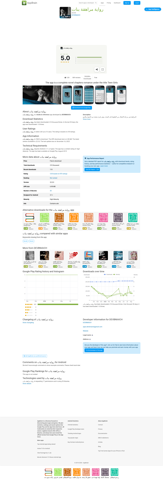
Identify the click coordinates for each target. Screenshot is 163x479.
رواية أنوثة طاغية (57, 261)
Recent (32, 241)
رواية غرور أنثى (101, 261)
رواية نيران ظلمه (72, 224)
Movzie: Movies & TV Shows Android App (49, 457)
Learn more (104, 166)
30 (51, 191)
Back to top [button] (158, 462)
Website (85, 331)
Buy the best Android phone (76, 442)
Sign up (127, 3)
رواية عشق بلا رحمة (88, 224)
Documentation (102, 433)
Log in (137, 3)
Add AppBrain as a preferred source (35, 356)
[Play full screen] (102, 69)
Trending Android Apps (74, 433)
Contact (100, 424)
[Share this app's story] (96, 69)
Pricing (109, 3)
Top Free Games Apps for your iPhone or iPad (111, 451)
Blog (99, 446)
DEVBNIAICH (40, 248)
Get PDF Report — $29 (92, 169)
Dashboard (117, 3)
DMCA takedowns (103, 438)
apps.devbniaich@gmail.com (92, 327)
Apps (102, 3)
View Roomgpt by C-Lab (44, 453)
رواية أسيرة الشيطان (58, 224)
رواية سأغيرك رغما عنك (74, 261)
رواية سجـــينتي (42, 261)
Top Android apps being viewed (46, 444)
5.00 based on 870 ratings (58, 174)
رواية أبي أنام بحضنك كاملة (118, 224)
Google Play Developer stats (76, 429)
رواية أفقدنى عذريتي (44, 224)
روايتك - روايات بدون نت (30, 224)
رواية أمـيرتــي (131, 261)
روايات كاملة (86, 261)
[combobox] (86, 2)
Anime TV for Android (43, 448)
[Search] (95, 2)
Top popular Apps (73, 438)
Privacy (100, 429)
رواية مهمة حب (101, 224)
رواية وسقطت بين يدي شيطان (133, 224)
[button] (111, 335)
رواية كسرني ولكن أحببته (30, 261)
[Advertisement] (79, 32)
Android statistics (73, 424)
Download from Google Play (82, 107)
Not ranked (53, 178)
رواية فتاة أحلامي (116, 261)
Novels (25, 241)
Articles (100, 442)
